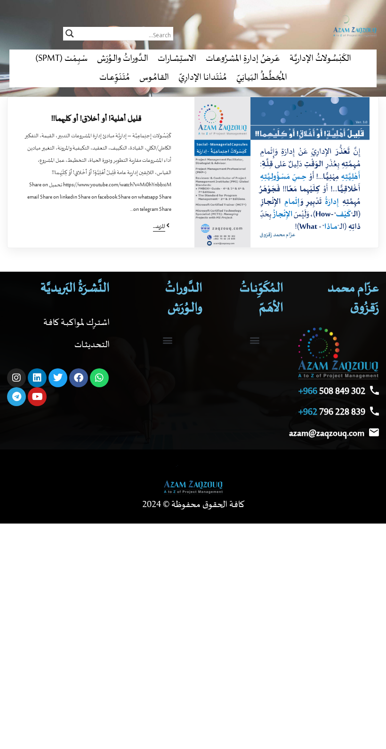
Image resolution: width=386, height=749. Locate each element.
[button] (254, 340)
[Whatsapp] (99, 377)
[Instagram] (16, 377)
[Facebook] (78, 377)
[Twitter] (57, 377)
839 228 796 (331, 412)
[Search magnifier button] (69, 33)
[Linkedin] (37, 377)
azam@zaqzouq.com (326, 433)
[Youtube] (37, 396)
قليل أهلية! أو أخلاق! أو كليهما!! (96, 119)
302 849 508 (331, 391)
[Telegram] (16, 396)
